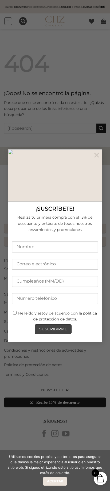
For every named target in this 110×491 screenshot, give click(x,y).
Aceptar (55, 481)
